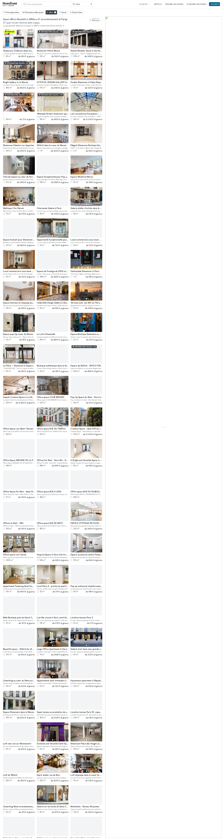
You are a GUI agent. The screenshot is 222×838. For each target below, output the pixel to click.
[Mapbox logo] (111, 835)
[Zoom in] (108, 827)
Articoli (158, 4)
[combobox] (46, 4)
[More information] (63, 26)
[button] (18, 46)
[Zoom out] (108, 831)
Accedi (214, 4)
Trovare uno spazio (174, 4)
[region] (163, 427)
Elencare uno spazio (196, 4)
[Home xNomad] (10, 4)
